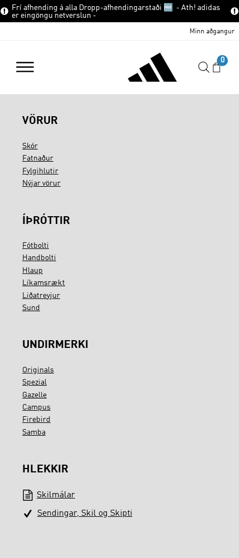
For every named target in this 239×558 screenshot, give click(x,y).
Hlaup (32, 271)
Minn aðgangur (212, 31)
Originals (38, 370)
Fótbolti (35, 246)
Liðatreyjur (41, 296)
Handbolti (39, 258)
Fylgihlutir (40, 171)
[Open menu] (25, 67)
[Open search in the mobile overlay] (204, 67)
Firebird (36, 420)
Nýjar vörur (41, 183)
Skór (30, 146)
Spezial (34, 382)
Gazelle (34, 395)
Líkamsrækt (43, 283)
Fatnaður (37, 158)
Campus (36, 407)
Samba (34, 432)
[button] (216, 67)
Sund (31, 308)
